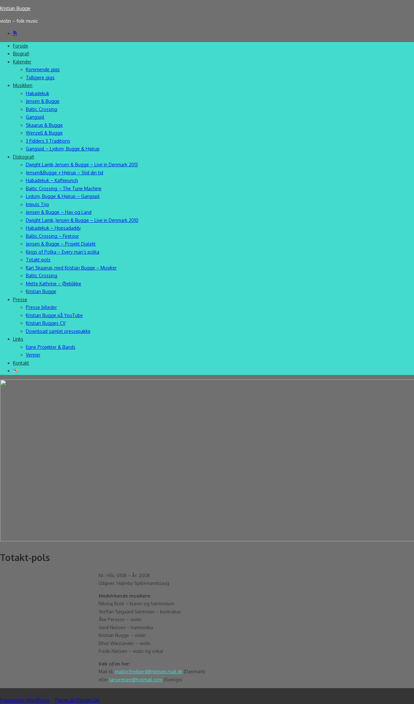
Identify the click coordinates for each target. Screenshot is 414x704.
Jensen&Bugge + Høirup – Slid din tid (64, 172)
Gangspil (35, 117)
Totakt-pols (38, 259)
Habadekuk (37, 93)
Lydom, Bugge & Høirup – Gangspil (63, 196)
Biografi (21, 53)
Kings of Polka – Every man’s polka (62, 252)
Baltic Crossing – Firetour (52, 236)
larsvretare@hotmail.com (135, 679)
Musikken (22, 85)
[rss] (15, 33)
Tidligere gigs (40, 77)
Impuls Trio (37, 204)
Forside (20, 46)
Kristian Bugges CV (45, 323)
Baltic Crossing (41, 109)
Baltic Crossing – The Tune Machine (64, 188)
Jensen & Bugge (43, 101)
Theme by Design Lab (77, 700)
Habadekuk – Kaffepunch (52, 180)
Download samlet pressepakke (58, 331)
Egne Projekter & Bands (50, 347)
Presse (20, 299)
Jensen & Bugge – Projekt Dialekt (61, 244)
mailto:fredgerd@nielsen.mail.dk (148, 671)
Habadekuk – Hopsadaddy (53, 228)
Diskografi (23, 157)
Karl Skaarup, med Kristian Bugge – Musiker (71, 267)
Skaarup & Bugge (44, 125)
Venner (33, 355)
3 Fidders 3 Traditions (48, 141)
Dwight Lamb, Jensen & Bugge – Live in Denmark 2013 (82, 164)
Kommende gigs (43, 69)
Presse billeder (41, 307)
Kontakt (21, 363)
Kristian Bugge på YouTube (54, 315)
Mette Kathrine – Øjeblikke (53, 283)
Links (18, 339)
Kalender (22, 61)
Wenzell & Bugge (44, 133)
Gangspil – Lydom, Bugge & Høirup (63, 148)
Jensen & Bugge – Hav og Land (59, 212)
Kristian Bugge (15, 8)
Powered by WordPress (24, 700)
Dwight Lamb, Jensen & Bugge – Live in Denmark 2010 (82, 220)
